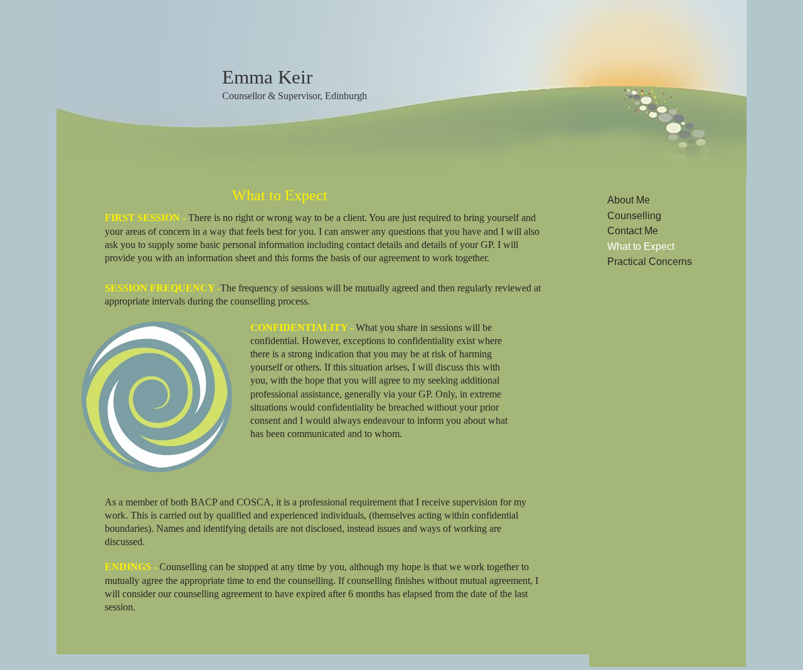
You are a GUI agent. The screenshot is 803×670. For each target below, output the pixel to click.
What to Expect (640, 246)
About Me (628, 200)
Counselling (634, 215)
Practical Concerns (649, 261)
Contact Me (632, 230)
